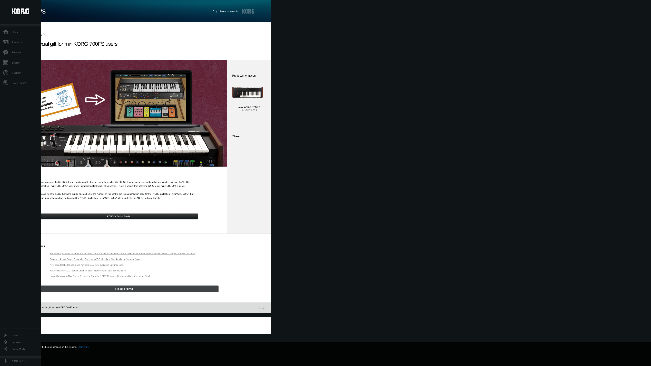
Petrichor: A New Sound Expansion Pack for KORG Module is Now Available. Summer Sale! (95, 259)
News (15, 335)
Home (15, 32)
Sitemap (262, 308)
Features (17, 52)
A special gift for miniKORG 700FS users (58, 307)
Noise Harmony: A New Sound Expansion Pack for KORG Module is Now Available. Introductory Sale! (100, 276)
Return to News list (229, 11)
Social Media (19, 349)
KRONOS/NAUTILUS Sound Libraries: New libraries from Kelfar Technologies (88, 270)
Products (17, 42)
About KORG (19, 360)
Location (16, 342)
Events (16, 62)
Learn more (83, 347)
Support (16, 72)
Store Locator (19, 83)
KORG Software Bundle (118, 216)
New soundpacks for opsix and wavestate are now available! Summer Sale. (87, 265)
